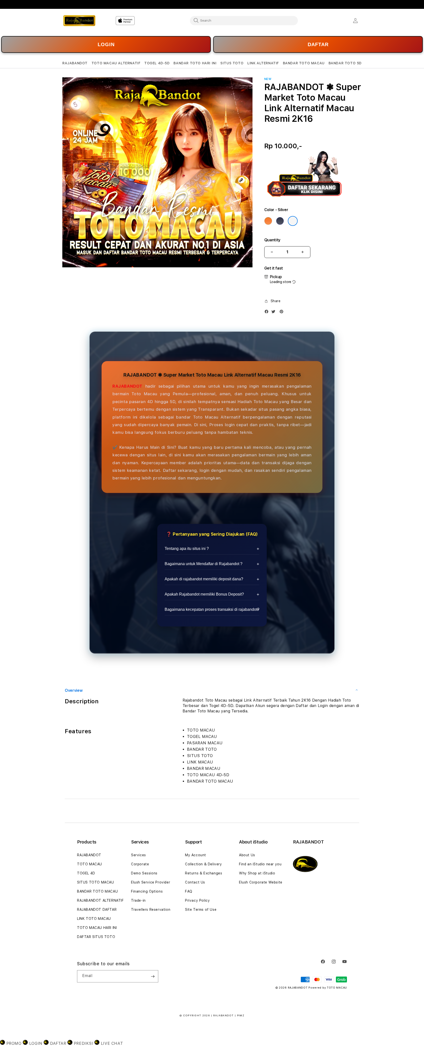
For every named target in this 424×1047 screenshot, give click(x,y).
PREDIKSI (83, 1043)
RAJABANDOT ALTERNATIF (100, 900)
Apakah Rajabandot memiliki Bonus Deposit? (204, 594)
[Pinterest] (282, 312)
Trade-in (138, 900)
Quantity (272, 240)
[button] (75, 63)
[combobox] (244, 20)
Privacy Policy (197, 900)
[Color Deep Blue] (280, 221)
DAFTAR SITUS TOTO (96, 937)
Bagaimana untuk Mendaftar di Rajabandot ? (203, 564)
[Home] (79, 20)
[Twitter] (274, 312)
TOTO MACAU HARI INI (97, 928)
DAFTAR (318, 44)
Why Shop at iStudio (257, 873)
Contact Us (195, 882)
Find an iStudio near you (260, 864)
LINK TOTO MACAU (94, 919)
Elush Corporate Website (260, 882)
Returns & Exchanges (203, 873)
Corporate (140, 864)
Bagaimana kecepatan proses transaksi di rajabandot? (212, 609)
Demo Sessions (144, 873)
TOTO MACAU (89, 864)
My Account (195, 855)
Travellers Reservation (150, 909)
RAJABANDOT (127, 386)
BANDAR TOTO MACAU (97, 891)
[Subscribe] (152, 976)
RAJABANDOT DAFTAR (97, 909)
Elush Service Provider (150, 882)
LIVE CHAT (111, 1043)
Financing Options (147, 891)
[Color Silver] (293, 221)
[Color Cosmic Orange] (268, 221)
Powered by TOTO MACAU (327, 987)
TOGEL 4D (86, 873)
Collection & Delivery (203, 864)
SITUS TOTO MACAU (95, 882)
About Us (247, 855)
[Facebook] (267, 312)
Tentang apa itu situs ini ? (187, 548)
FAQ (188, 891)
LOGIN (106, 44)
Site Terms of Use (200, 909)
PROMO (14, 1043)
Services (138, 855)
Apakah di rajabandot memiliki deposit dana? (204, 579)
